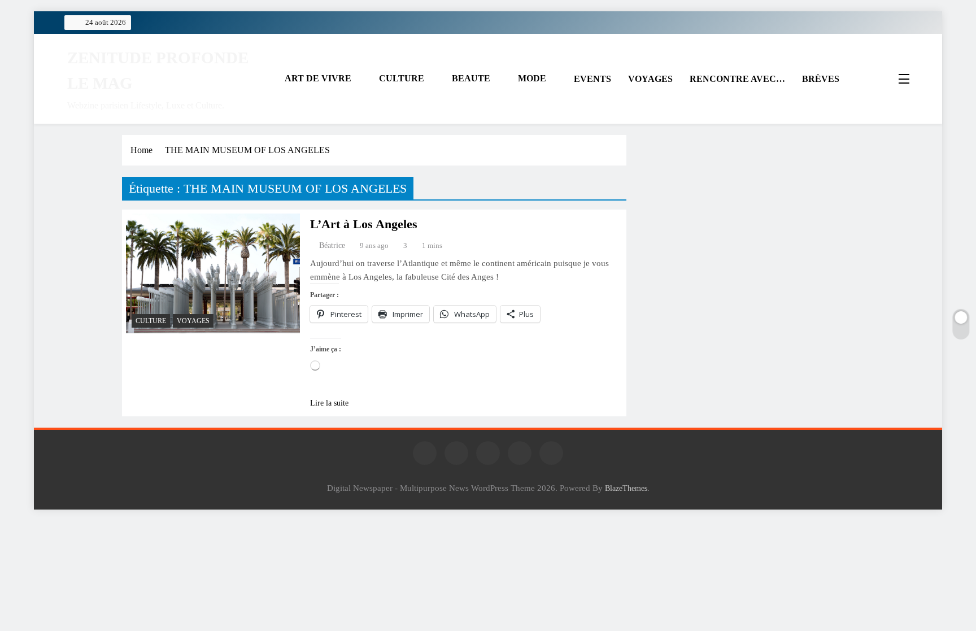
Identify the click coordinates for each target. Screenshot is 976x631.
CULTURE (401, 78)
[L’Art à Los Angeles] (213, 273)
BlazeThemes (626, 488)
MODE (532, 78)
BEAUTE (471, 78)
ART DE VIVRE (318, 78)
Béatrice (332, 245)
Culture (151, 321)
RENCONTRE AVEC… (737, 79)
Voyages (193, 321)
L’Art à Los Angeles (363, 224)
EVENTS (592, 79)
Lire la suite (329, 403)
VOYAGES (650, 79)
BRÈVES (820, 79)
